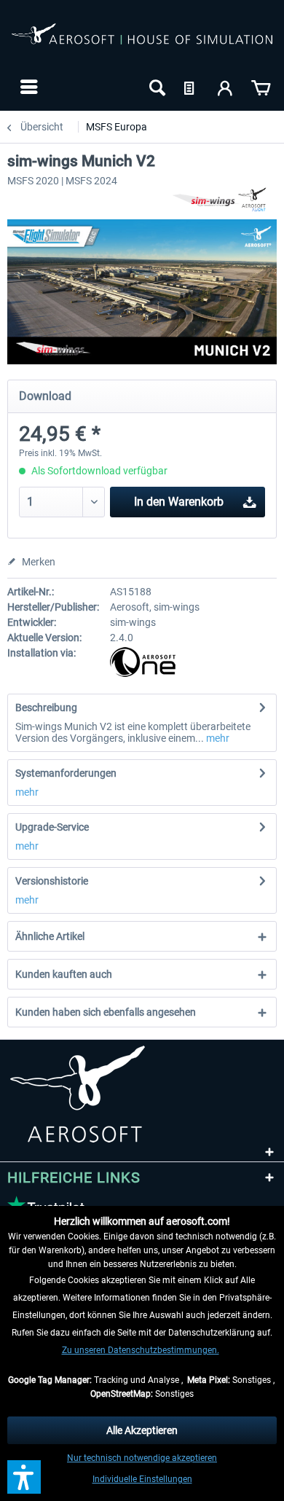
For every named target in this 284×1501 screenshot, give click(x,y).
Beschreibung (46, 707)
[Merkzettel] (190, 86)
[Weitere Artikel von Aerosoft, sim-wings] (224, 199)
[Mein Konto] (225, 86)
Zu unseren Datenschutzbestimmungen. (140, 1350)
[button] (24, 1477)
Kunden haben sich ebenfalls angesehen (105, 1012)
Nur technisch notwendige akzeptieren (142, 1458)
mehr (216, 738)
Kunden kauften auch (63, 974)
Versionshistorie (51, 881)
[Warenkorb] (260, 86)
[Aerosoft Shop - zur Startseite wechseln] (142, 42)
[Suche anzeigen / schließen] (155, 86)
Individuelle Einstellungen (142, 1479)
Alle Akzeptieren (142, 1430)
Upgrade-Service (52, 827)
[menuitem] (27, 86)
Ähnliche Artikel (49, 936)
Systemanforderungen (66, 773)
